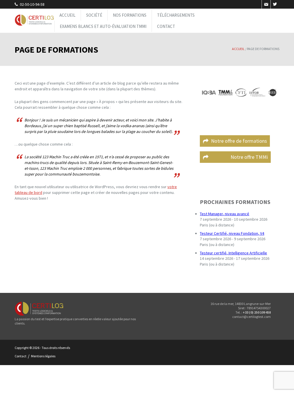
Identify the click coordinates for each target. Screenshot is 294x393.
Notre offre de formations (239, 141)
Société (94, 15)
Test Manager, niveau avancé (224, 213)
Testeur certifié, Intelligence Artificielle (233, 252)
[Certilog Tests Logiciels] (34, 20)
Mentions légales (43, 356)
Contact (166, 26)
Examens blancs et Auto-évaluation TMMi (103, 26)
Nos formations (129, 15)
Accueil (67, 15)
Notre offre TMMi (239, 157)
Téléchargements (176, 15)
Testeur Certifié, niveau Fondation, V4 (232, 233)
